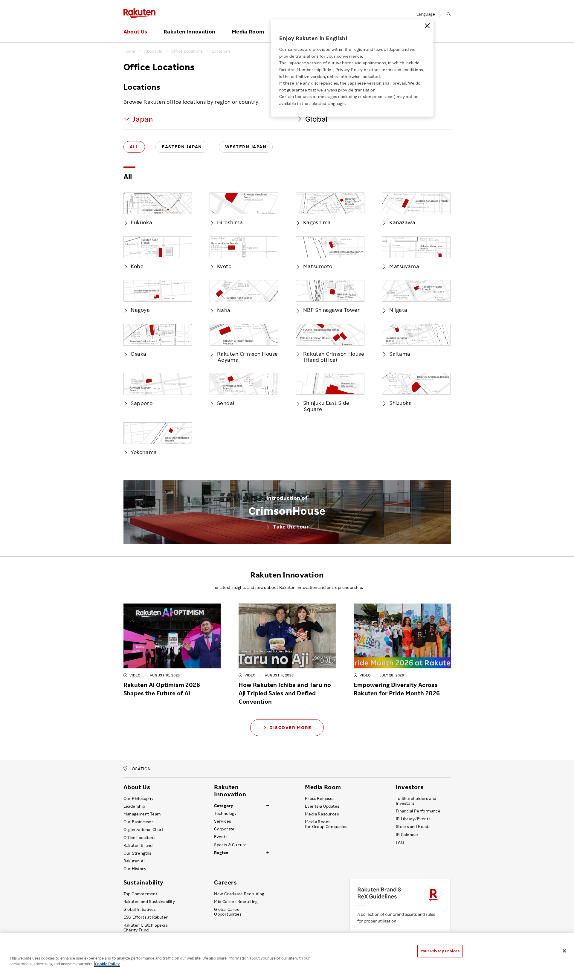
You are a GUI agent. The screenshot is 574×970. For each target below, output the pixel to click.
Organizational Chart (143, 829)
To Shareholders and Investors (416, 801)
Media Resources (322, 814)
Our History (134, 868)
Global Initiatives (139, 909)
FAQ (400, 842)
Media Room (248, 32)
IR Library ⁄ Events (413, 818)
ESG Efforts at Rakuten (146, 917)
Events (220, 836)
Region (221, 852)
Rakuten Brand (138, 845)
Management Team (142, 814)
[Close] (427, 25)
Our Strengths (137, 853)
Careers (225, 882)
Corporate (224, 829)
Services (222, 821)
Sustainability (143, 882)
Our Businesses (138, 821)
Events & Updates (322, 806)
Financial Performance (418, 811)
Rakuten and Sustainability (149, 901)
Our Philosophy (138, 798)
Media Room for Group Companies (326, 824)
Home (129, 51)
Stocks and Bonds (413, 826)
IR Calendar (407, 834)
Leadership (134, 806)
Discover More (290, 727)
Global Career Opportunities (227, 911)
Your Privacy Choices (440, 950)
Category (223, 805)
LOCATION (140, 768)
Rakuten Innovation (189, 32)
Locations (221, 51)
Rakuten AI (134, 861)
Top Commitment (140, 893)
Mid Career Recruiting (236, 901)
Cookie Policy (107, 963)
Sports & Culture (230, 844)
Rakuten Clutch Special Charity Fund (146, 927)
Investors (410, 787)
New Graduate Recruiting (239, 893)
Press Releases (320, 798)
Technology (225, 813)
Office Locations (186, 51)
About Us (135, 32)
